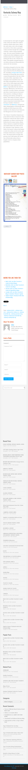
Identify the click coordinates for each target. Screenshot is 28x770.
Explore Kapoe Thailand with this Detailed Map (12, 627)
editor (6, 15)
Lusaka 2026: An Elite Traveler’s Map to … (13, 620)
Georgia (14, 72)
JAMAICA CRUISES (8, 468)
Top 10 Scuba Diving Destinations (12, 746)
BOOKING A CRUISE (8, 528)
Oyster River (14, 712)
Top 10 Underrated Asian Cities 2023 (13, 732)
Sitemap (14, 768)
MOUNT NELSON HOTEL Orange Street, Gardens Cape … (13, 462)
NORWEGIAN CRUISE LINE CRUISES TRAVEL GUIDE (12, 474)
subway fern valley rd (13, 312)
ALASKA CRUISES (7, 493)
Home (6, 7)
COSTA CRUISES (7, 487)
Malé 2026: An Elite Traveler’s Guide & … (13, 599)
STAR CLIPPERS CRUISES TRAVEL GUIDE (13, 444)
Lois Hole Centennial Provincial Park (13, 545)
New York (19, 72)
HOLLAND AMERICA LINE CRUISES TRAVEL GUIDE (12, 499)
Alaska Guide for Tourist (9, 588)
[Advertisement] (14, 28)
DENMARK (6, 670)
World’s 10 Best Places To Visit (11, 753)
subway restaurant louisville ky (12, 315)
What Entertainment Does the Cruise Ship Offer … (13, 506)
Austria (5, 577)
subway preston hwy (16, 314)
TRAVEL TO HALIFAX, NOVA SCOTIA (12, 517)
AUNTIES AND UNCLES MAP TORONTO (13, 680)
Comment (6, 343)
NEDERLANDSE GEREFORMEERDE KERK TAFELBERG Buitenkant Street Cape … (13, 455)
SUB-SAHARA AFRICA (9, 561)
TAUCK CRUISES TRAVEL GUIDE (11, 522)
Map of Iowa (6, 686)
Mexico (5, 86)
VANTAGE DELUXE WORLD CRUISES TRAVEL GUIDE (12, 481)
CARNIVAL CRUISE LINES (9, 512)
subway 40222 (10, 310)
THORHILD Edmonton (9, 540)
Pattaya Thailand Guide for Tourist (12, 691)
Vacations (15, 15)
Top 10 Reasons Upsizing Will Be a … (13, 739)
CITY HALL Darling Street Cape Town (13, 449)
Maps (10, 7)
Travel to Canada (7, 583)
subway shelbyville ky (10, 317)
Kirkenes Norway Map (18, 718)
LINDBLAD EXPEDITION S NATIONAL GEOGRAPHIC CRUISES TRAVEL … (12, 534)
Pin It (5, 305)
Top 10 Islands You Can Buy (10, 726)
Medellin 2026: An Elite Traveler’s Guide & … (12, 606)
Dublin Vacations (7, 675)
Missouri (14, 104)
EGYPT (5, 551)
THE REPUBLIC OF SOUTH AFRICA (12, 556)
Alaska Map (6, 572)
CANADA (5, 593)
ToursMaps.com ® (9, 766)
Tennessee (6, 104)
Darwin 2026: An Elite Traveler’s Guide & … (13, 613)
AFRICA (5, 567)
